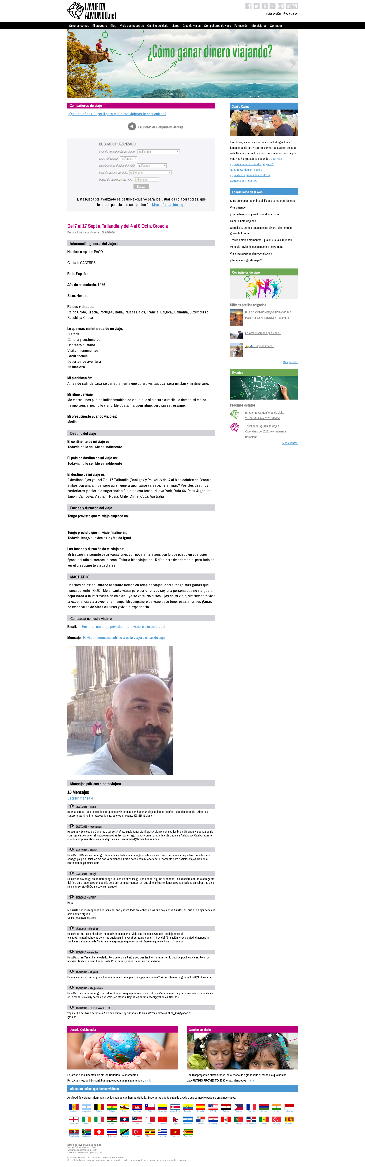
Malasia (137, 1124)
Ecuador (187, 1111)
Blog (113, 25)
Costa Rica (175, 1111)
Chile (150, 1111)
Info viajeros (259, 25)
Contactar (276, 25)
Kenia (111, 1124)
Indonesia (289, 1111)
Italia (99, 1124)
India (276, 1111)
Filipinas (238, 1111)
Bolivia (112, 1111)
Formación (241, 25)
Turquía (137, 1136)
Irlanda (86, 1124)
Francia (251, 1111)
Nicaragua (187, 1124)
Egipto (226, 1111)
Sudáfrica (86, 1136)
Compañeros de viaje (217, 25)
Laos (124, 1124)
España (200, 1111)
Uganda (149, 1136)
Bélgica (99, 1111)
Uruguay (162, 1136)
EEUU (213, 1111)
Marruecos (162, 1124)
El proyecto (100, 25)
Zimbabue (188, 1136)
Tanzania (124, 1136)
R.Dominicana (251, 1124)
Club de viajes (192, 25)
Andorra (73, 1111)
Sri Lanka (289, 1124)
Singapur (276, 1124)
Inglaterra (74, 1124)
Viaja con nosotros (132, 25)
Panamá (200, 1124)
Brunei (124, 1111)
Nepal (175, 1124)
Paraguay (213, 1124)
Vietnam (175, 1136)
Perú (226, 1124)
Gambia (263, 1111)
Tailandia (112, 1136)
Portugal (238, 1124)
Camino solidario (157, 25)
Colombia (162, 1111)
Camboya (137, 1111)
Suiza (99, 1136)
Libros (175, 25)
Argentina (86, 1111)
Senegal (263, 1124)
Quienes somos (79, 25)
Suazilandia (74, 1136)
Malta (149, 1124)
